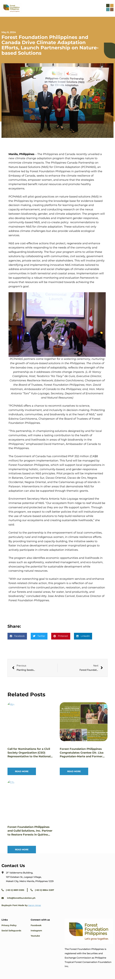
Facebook (36, 925)
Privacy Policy (8, 925)
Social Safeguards (11, 930)
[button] (17, 636)
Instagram (36, 930)
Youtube (35, 935)
